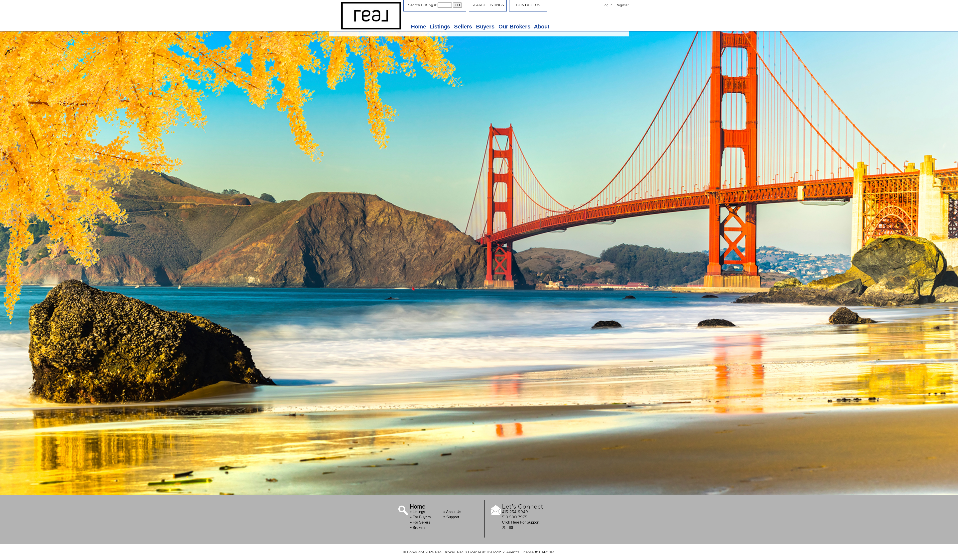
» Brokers (418, 527)
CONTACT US (528, 5)
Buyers (486, 26)
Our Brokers (514, 26)
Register (622, 5)
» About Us (452, 512)
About (541, 26)
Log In (607, 5)
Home (418, 26)
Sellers (464, 26)
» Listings (417, 512)
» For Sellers (420, 522)
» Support (451, 517)
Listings (441, 26)
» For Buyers (420, 517)
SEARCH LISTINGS (488, 5)
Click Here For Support (520, 522)
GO (457, 5)
